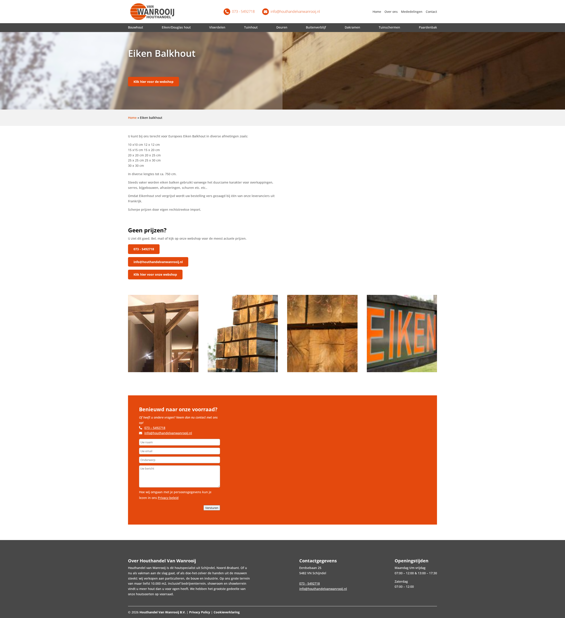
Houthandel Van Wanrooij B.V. (162, 612)
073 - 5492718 (144, 249)
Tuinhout (251, 27)
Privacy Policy (199, 612)
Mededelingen (411, 11)
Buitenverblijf (316, 27)
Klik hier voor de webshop (153, 82)
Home (377, 11)
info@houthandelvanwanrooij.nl (158, 262)
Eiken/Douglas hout (176, 27)
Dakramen (352, 27)
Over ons (391, 11)
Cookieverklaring (227, 612)
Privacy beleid (168, 498)
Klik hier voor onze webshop (155, 274)
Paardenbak (428, 27)
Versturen (211, 508)
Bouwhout (135, 27)
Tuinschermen (389, 27)
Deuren (281, 27)
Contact (431, 11)
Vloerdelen (217, 27)
